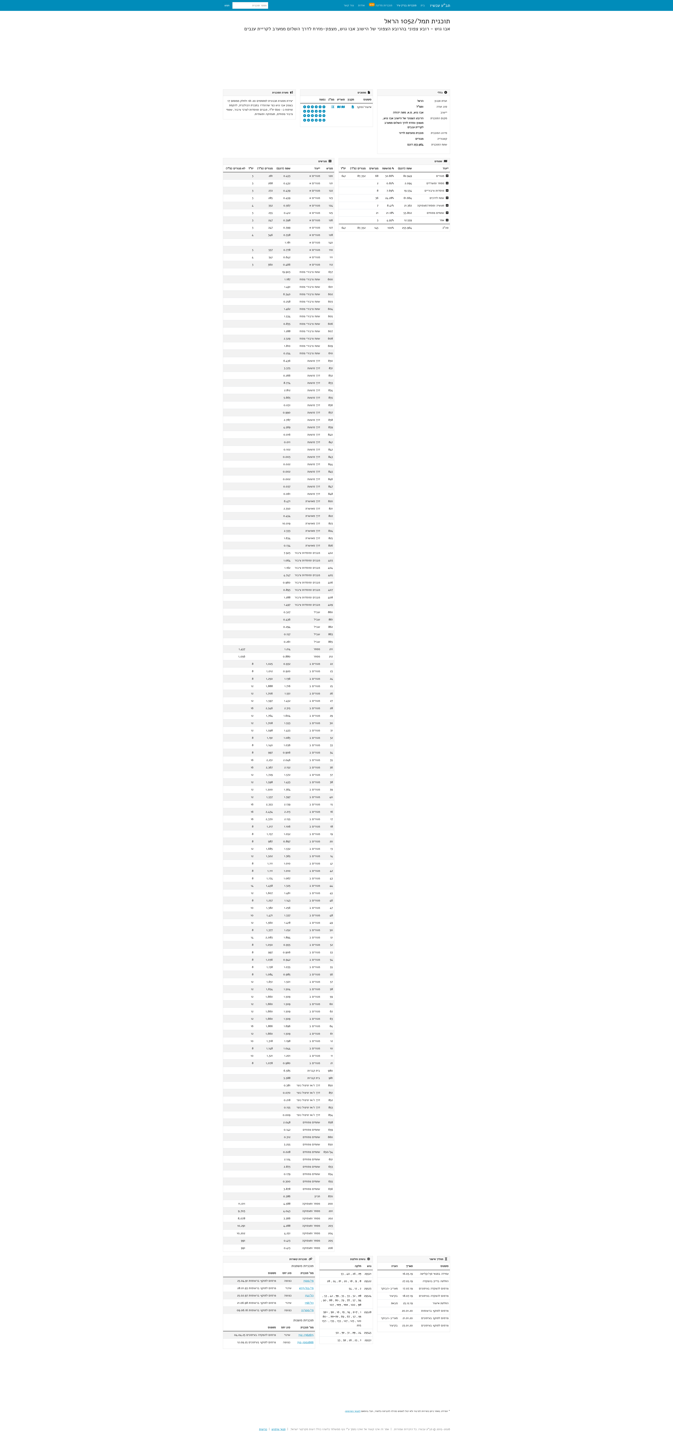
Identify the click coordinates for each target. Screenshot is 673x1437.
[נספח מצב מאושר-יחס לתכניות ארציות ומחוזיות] (308, 116)
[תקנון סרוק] (353, 107)
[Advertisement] (345, 60)
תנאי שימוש (278, 1429)
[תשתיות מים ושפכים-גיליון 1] (304, 116)
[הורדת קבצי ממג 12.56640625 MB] (333, 107)
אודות (361, 5)
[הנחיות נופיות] (320, 111)
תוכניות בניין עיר (406, 5)
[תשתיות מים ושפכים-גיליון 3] (320, 120)
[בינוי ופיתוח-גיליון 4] (320, 116)
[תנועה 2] (308, 107)
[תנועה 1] (312, 107)
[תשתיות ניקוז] (320, 107)
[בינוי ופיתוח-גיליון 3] (323, 116)
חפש (227, 5)
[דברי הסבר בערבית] (316, 111)
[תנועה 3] (316, 107)
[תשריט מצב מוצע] (343, 107)
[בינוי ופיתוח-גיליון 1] (308, 111)
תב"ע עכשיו (440, 5)
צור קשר (349, 5)
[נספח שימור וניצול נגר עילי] (312, 120)
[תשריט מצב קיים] (339, 107)
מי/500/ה (307, 1310)
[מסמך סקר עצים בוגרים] (323, 111)
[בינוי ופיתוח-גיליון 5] (316, 116)
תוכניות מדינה (381, 5)
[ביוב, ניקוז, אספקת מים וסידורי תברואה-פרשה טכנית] (316, 120)
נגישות (263, 1429)
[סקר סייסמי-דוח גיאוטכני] (304, 120)
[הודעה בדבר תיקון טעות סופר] (312, 111)
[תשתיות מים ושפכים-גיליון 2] (323, 120)
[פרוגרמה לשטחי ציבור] (323, 107)
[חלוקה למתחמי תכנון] (312, 116)
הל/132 (309, 1295)
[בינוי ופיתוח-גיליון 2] (304, 111)
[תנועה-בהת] (308, 120)
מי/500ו (308, 1281)
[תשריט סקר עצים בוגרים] (304, 107)
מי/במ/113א (306, 1288)
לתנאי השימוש (353, 1411)
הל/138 (309, 1303)
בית (423, 5)
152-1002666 (305, 1342)
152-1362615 (306, 1335)
